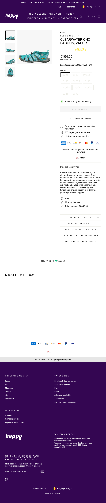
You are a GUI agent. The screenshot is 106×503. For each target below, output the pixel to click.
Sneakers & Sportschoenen (65, 381)
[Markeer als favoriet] (24, 286)
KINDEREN (34, 18)
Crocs (7, 381)
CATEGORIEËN (70, 18)
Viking (7, 395)
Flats (56, 388)
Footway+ (80, 152)
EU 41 (65, 94)
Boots (56, 392)
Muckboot (9, 388)
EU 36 (65, 75)
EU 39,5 (66, 87)
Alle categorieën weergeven (65, 402)
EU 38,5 (76, 81)
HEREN (70, 14)
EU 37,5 (86, 75)
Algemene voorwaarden (14, 422)
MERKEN (51, 18)
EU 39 (87, 81)
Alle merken (9, 399)
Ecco (7, 384)
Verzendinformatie (80, 223)
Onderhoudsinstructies (80, 241)
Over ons (8, 415)
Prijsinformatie (80, 217)
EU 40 (77, 87)
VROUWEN (55, 14)
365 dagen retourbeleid (80, 229)
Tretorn (8, 392)
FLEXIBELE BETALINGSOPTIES (80, 235)
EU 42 (75, 94)
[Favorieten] (93, 16)
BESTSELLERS (38, 14)
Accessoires (59, 399)
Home (62, 33)
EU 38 (65, 81)
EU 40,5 (88, 87)
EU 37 (75, 75)
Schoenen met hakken (63, 395)
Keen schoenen (70, 36)
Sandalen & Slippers (62, 384)
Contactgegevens (12, 419)
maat (63, 70)
